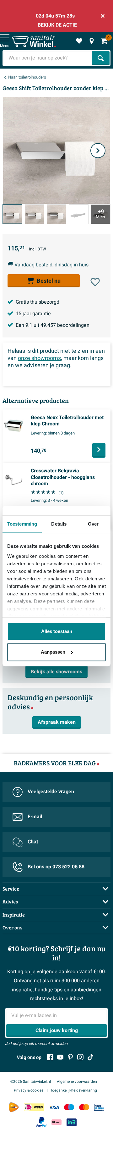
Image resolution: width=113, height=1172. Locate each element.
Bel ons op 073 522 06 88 (56, 867)
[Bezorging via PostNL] (14, 1107)
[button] (95, 282)
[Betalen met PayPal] (41, 1122)
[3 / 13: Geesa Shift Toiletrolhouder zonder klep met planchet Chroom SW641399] (56, 214)
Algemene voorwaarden (77, 1081)
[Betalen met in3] (72, 1122)
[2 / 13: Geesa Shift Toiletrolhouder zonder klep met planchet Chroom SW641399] (34, 214)
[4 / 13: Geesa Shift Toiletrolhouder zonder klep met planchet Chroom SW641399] (78, 214)
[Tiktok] (90, 1057)
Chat (33, 842)
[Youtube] (60, 1057)
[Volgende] (97, 150)
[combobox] (47, 58)
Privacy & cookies (29, 1090)
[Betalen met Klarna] (56, 1122)
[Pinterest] (70, 1057)
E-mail (35, 816)
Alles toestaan (56, 631)
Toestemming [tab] (22, 524)
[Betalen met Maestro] (69, 1107)
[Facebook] (50, 1057)
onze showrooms (39, 358)
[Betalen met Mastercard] (84, 1107)
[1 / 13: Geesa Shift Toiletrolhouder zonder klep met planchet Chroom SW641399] (12, 214)
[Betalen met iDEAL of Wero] (34, 1107)
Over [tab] (93, 524)
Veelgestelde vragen (51, 791)
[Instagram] (80, 1057)
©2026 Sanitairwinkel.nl (30, 1081)
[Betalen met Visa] (54, 1107)
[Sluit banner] (102, 16)
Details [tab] (59, 524)
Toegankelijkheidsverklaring (73, 1090)
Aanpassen (53, 652)
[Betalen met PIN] (99, 1107)
